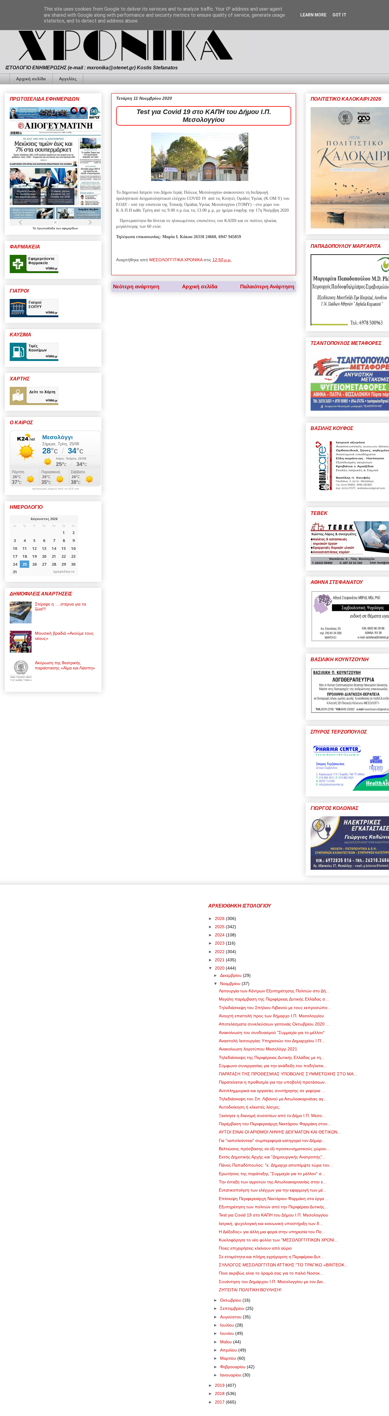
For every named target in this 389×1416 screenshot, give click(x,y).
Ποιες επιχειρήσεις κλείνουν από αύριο (255, 1248)
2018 (220, 1393)
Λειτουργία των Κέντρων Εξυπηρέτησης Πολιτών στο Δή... (274, 990)
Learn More (313, 14)
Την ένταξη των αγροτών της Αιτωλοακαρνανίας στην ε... (272, 1181)
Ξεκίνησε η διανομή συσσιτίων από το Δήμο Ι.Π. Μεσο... (272, 1115)
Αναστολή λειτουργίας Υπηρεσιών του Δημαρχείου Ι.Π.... (272, 1040)
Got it (339, 14)
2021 (220, 959)
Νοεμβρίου (231, 983)
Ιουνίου (227, 1333)
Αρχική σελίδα (31, 78)
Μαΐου (226, 1341)
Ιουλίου (227, 1325)
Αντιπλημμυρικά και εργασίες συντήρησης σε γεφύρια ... (272, 1090)
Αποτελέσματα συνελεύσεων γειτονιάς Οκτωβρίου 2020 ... (274, 1024)
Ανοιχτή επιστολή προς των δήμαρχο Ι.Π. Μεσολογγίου (271, 1015)
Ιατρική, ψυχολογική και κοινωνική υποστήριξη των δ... (271, 1223)
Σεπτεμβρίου (233, 1308)
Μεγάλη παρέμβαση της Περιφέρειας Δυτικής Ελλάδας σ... (274, 999)
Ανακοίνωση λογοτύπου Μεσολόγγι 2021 (258, 1048)
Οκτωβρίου (231, 1300)
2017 (220, 1402)
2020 (220, 968)
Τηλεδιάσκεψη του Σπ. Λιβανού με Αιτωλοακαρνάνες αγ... (273, 1098)
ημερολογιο (63, 572)
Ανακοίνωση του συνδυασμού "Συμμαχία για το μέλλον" (272, 1032)
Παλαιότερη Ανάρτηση (267, 287)
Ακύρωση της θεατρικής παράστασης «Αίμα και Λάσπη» (65, 665)
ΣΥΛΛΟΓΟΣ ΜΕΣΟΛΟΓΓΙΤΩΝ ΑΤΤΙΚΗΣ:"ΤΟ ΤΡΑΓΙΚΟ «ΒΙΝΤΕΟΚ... (283, 1264)
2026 (220, 918)
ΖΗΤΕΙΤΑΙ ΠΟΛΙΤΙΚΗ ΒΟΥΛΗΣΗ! (250, 1289)
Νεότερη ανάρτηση (136, 287)
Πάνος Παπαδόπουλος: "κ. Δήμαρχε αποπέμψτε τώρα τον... (276, 1165)
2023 (220, 943)
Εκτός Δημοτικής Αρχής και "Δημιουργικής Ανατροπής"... (272, 1156)
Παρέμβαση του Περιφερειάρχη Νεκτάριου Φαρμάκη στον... (275, 1123)
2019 (220, 1385)
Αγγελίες (68, 78)
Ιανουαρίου (231, 1375)
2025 (220, 926)
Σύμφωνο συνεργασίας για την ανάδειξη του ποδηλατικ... (273, 1065)
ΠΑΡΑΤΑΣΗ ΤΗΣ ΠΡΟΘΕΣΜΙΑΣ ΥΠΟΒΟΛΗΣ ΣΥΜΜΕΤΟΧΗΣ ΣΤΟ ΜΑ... (288, 1073)
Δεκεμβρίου (231, 975)
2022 (220, 951)
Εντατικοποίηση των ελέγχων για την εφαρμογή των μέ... (272, 1190)
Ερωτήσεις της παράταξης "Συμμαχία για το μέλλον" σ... (272, 1173)
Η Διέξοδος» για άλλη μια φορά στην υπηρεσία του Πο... (272, 1231)
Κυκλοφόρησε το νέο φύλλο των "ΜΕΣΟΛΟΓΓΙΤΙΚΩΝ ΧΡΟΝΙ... (278, 1239)
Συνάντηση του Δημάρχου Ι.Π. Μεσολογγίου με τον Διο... (272, 1281)
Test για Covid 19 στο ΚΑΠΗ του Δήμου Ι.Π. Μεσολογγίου (273, 1215)
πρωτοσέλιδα (46, 228)
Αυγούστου (231, 1316)
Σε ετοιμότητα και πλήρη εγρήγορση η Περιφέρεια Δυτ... (271, 1256)
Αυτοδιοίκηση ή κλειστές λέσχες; (249, 1107)
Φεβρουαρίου (233, 1366)
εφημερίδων (70, 228)
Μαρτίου (228, 1358)
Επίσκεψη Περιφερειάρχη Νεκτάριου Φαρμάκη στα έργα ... (274, 1198)
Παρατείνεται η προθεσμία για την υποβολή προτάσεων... (273, 1082)
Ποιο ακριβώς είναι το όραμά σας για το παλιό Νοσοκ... (271, 1273)
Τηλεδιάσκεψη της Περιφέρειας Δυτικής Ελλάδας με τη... (272, 1057)
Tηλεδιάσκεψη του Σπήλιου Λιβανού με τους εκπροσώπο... (275, 1007)
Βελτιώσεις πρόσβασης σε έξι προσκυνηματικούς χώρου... (274, 1148)
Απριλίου (229, 1350)
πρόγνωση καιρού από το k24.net (55, 488)
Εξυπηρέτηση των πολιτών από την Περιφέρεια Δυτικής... (273, 1206)
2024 (220, 934)
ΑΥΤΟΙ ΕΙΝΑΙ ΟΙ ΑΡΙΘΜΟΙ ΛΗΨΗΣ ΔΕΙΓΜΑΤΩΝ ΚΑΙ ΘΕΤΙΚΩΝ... (280, 1132)
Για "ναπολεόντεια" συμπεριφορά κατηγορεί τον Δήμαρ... (272, 1140)
